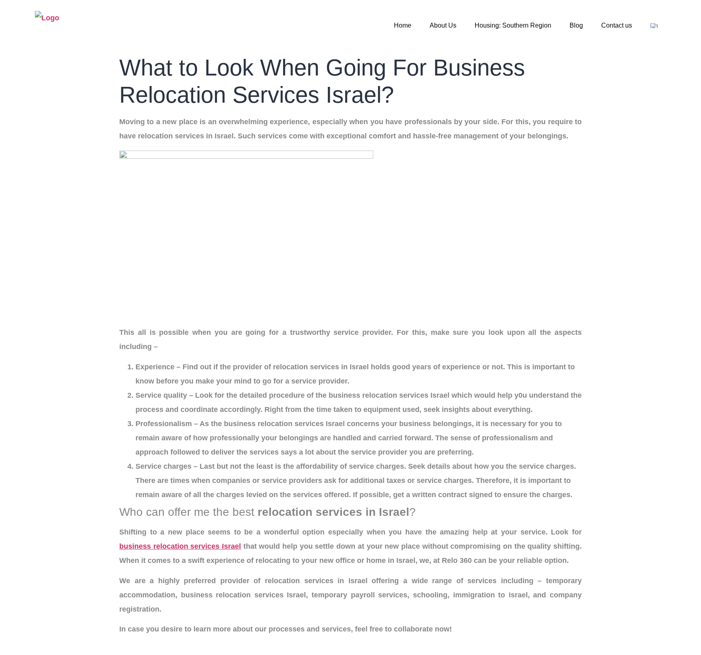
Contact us (616, 25)
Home (402, 25)
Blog (576, 25)
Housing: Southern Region (513, 25)
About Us (443, 25)
